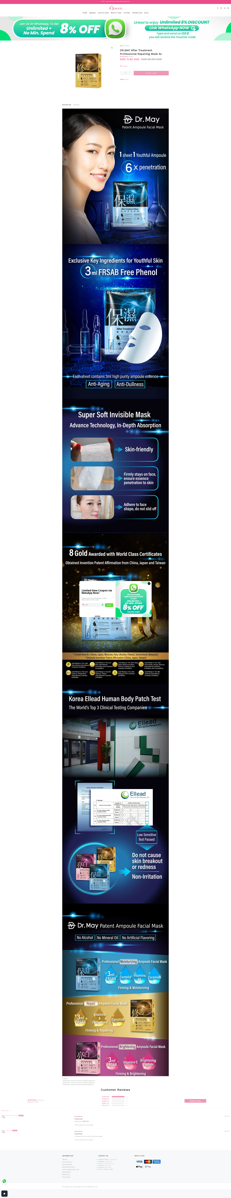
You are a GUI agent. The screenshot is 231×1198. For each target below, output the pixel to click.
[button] (83, 604)
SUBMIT (109, 605)
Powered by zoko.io (97, 616)
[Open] (4, 1194)
